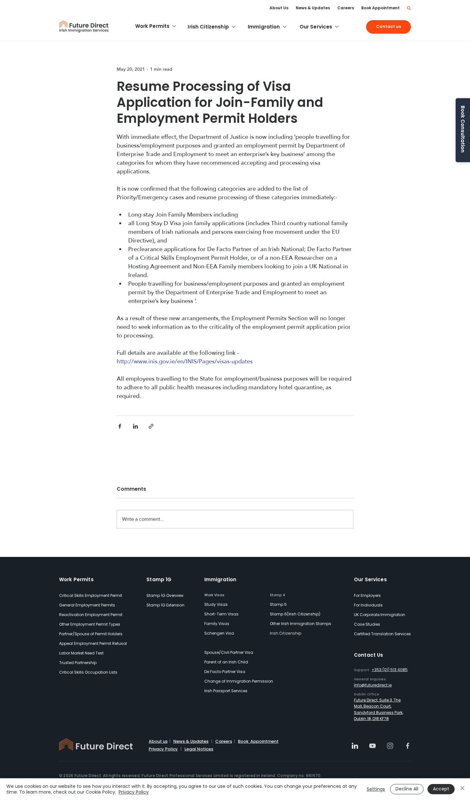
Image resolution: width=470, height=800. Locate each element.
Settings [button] (376, 789)
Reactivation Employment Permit (90, 614)
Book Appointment (258, 741)
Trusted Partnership (78, 662)
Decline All (407, 789)
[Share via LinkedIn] (135, 426)
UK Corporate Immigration (379, 614)
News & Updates (190, 741)
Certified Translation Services (382, 634)
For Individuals (368, 605)
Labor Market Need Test (81, 653)
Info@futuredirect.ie (373, 685)
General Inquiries (370, 679)
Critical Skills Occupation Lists (88, 672)
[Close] (462, 789)
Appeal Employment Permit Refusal (93, 643)
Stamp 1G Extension (165, 605)
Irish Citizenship (286, 633)
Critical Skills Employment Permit (90, 595)
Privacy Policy (163, 749)
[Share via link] (151, 426)
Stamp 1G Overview (165, 595)
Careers (223, 741)
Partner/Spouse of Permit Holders (90, 634)
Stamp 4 (277, 595)
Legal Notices (198, 749)
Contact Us (368, 655)
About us (158, 741)
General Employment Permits (87, 605)
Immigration (220, 579)
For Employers (367, 595)
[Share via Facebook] (120, 426)
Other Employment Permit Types (89, 624)
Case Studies (367, 624)
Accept (441, 789)
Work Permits (76, 579)
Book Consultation (462, 129)
